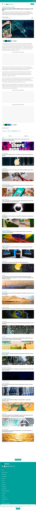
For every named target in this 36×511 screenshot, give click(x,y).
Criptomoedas (4, 476)
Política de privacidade (6, 503)
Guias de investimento (5, 490)
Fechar (18, 508)
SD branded (4, 492)
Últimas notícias (4, 472)
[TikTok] (8, 466)
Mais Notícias (18, 459)
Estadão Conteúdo (5, 17)
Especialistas (4, 486)
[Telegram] (10, 466)
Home (3, 470)
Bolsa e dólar (4, 474)
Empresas (3, 478)
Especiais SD (4, 488)
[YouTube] (4, 466)
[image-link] (18, 146)
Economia (3, 482)
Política (3, 480)
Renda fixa (3, 484)
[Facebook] (14, 466)
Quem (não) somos (5, 499)
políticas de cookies (19, 506)
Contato (3, 501)
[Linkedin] (6, 466)
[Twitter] (12, 466)
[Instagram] (2, 466)
